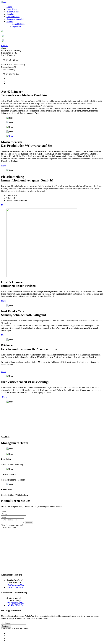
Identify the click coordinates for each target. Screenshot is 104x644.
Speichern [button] (6, 626)
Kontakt (9, 21)
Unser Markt (11, 9)
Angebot (10, 14)
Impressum (16, 26)
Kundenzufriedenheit (15, 19)
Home (9, 7)
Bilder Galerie (12, 12)
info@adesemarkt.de (15, 585)
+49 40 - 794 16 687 (15, 587)
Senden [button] (29, 523)
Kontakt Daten (18, 24)
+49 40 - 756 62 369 (15, 605)
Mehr (3, 166)
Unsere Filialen (13, 16)
